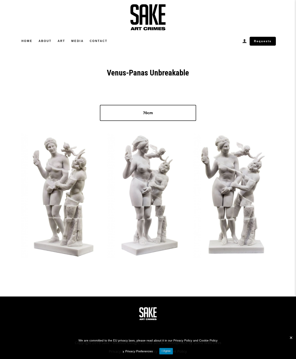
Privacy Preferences (139, 351)
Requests (263, 41)
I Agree (166, 351)
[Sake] (148, 17)
